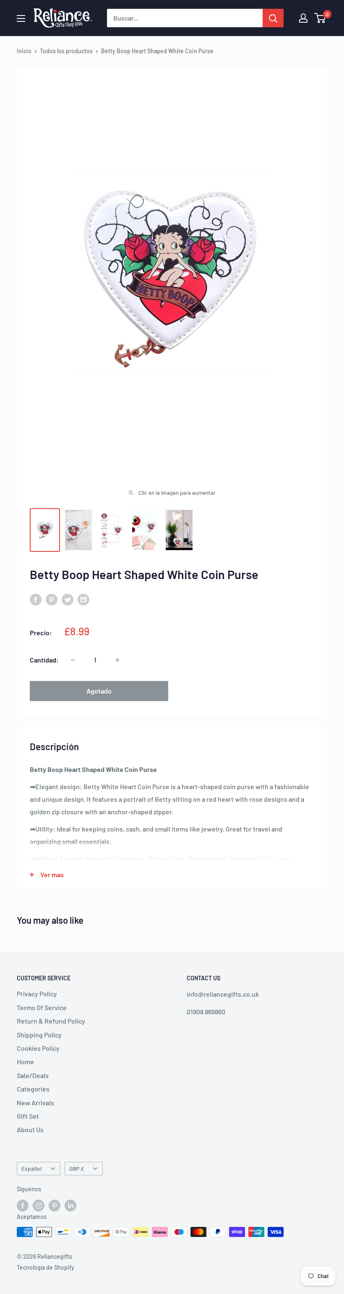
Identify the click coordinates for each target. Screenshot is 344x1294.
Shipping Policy (39, 1035)
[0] (320, 18)
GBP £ (76, 1168)
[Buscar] (273, 18)
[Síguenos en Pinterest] (54, 1205)
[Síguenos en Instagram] (38, 1205)
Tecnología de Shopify (45, 1267)
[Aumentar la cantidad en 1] (117, 660)
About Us (30, 1129)
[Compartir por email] (83, 598)
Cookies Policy (38, 1048)
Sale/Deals (33, 1075)
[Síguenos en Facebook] (23, 1205)
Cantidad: (44, 660)
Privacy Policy (37, 994)
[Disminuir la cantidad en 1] (73, 660)
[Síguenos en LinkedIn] (70, 1205)
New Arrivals (35, 1103)
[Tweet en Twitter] (67, 598)
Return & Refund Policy (51, 1021)
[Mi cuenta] (303, 18)
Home (25, 1061)
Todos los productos (66, 51)
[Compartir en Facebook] (36, 598)
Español (31, 1168)
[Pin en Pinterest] (51, 598)
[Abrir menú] (21, 18)
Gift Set (28, 1116)
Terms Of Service (42, 1007)
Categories (33, 1089)
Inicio (24, 51)
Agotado (99, 691)
